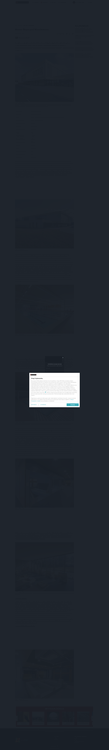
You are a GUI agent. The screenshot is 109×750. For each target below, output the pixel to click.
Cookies (38, 401)
